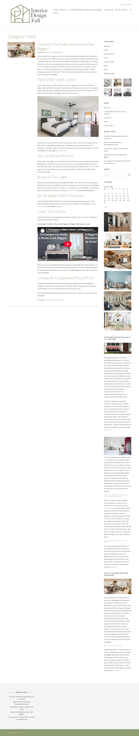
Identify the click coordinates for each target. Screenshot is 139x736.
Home (55, 10)
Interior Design (54, 300)
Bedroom (107, 46)
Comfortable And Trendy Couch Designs (85, 10)
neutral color (62, 150)
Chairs (106, 50)
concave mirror (109, 508)
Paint (61, 300)
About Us (63, 10)
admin (61, 52)
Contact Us (108, 10)
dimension (90, 166)
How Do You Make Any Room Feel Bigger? (65, 46)
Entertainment (109, 54)
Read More (107, 430)
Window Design (109, 73)
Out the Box (18, 732)
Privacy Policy (121, 10)
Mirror (106, 66)
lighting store (70, 190)
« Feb (105, 207)
